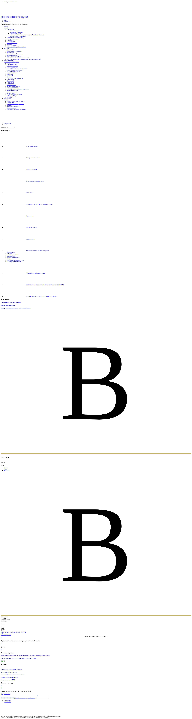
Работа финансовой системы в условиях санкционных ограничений (18, 658)
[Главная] (15, 122)
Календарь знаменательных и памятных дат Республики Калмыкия (16, 308)
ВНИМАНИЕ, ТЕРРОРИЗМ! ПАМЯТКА (11, 669)
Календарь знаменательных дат (8, 305)
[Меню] (27, 24)
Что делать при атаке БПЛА (8, 680)
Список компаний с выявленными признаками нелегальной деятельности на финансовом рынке (25, 655)
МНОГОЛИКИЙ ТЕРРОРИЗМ (9, 672)
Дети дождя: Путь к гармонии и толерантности (13, 674)
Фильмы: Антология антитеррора (9, 677)
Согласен (47, 717)
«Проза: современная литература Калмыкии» (11, 302)
